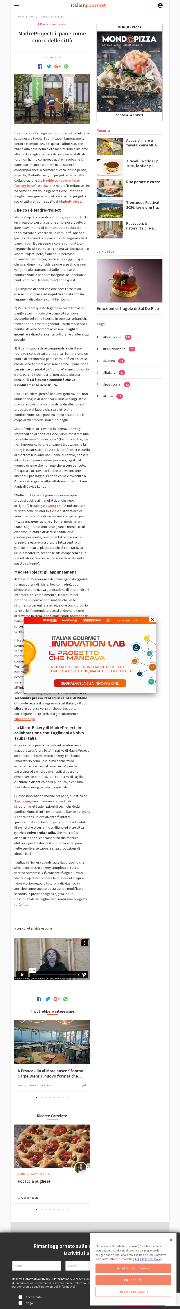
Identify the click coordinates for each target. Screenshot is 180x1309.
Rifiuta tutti (133, 1280)
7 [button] (63, 1097)
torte (113, 396)
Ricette (22, 1173)
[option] (52, 1055)
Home (21, 16)
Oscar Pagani (29, 1197)
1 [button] (37, 1097)
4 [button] (50, 1097)
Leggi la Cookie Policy (148, 1259)
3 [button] (45, 1097)
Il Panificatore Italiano (51, 16)
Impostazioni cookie (133, 1292)
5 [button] (54, 1097)
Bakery (114, 372)
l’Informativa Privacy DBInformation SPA (49, 1279)
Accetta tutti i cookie (133, 1268)
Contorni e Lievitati (39, 1173)
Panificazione (119, 349)
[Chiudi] (171, 1240)
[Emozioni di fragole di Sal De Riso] (129, 280)
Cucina (114, 360)
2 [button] (41, 1097)
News (32, 16)
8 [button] (67, 1097)
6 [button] (59, 1097)
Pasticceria (117, 337)
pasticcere (117, 384)
